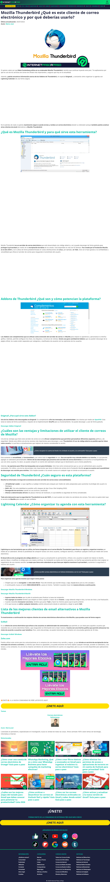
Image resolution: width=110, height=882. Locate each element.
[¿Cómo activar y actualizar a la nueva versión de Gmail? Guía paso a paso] (96, 782)
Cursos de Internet (61, 862)
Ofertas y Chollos (42, 872)
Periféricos (71, 6)
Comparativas (41, 867)
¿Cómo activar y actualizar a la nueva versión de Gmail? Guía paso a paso (95, 794)
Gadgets (41, 6)
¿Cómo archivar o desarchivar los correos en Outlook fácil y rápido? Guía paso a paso (41, 796)
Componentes (80, 6)
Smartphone (33, 6)
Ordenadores (62, 6)
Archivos (39, 874)
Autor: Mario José (7, 728)
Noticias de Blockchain (83, 867)
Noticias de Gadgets (82, 872)
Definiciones (55, 717)
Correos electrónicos (55, 715)
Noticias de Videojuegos (83, 869)
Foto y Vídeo (24, 6)
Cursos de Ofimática (62, 872)
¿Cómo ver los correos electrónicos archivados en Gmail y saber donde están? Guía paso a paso (68, 796)
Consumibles (94, 6)
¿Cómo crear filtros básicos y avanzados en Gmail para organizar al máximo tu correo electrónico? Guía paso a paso (68, 764)
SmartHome (54, 6)
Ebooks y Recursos (61, 874)
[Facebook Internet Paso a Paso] (35, 836)
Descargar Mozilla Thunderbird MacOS (15, 593)
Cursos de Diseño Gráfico (63, 867)
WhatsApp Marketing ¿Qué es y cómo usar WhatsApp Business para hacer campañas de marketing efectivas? (40, 764)
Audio (18, 6)
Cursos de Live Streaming (63, 869)
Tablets (87, 6)
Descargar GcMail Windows (11, 634)
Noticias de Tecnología (83, 859)
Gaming (47, 6)
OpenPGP (98, 419)
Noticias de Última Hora (83, 857)
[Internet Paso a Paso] (11, 2)
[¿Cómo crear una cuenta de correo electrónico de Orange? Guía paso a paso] (14, 749)
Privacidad (21, 869)
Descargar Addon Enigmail (11, 426)
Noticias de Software (82, 874)
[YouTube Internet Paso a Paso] (55, 836)
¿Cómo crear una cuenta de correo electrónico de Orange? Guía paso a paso (14, 762)
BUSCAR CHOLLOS (10, 6)
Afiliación (21, 864)
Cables (102, 6)
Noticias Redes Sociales (83, 864)
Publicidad (21, 862)
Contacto (21, 867)
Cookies (20, 874)
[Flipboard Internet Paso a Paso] (45, 844)
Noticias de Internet (82, 862)
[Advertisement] (55, 94)
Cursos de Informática (62, 859)
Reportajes (40, 869)
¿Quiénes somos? (23, 857)
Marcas (39, 857)
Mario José (10, 24)
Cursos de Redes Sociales (63, 864)
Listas (39, 862)
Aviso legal (21, 872)
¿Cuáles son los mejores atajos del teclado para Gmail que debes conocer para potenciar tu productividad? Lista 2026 (13, 797)
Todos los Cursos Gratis (63, 857)
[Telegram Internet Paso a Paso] (65, 836)
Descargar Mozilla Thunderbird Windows (16, 589)
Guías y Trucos (41, 859)
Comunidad (21, 859)
